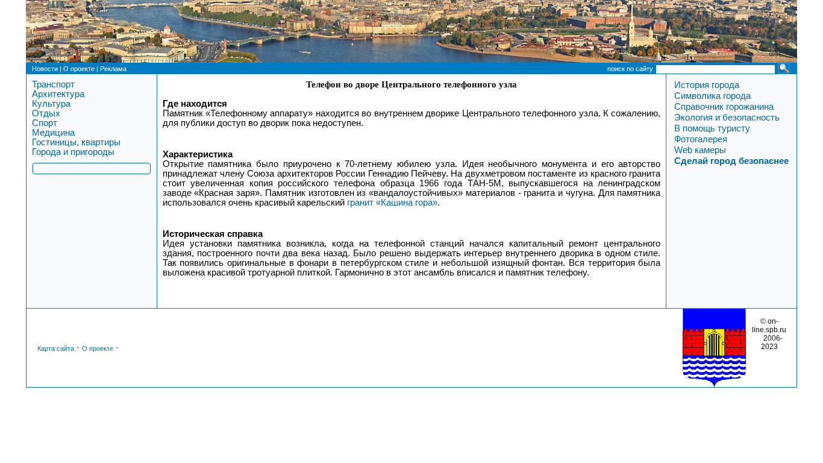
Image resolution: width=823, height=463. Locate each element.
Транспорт (53, 84)
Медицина (53, 132)
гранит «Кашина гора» (392, 202)
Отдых (46, 113)
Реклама (113, 68)
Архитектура (58, 94)
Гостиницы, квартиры (76, 142)
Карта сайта (55, 348)
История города (706, 85)
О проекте (79, 68)
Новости (45, 68)
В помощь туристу (712, 128)
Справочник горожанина (724, 107)
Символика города (712, 96)
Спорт (44, 123)
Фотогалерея (700, 139)
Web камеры (700, 150)
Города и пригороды (73, 152)
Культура (51, 104)
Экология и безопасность (727, 117)
